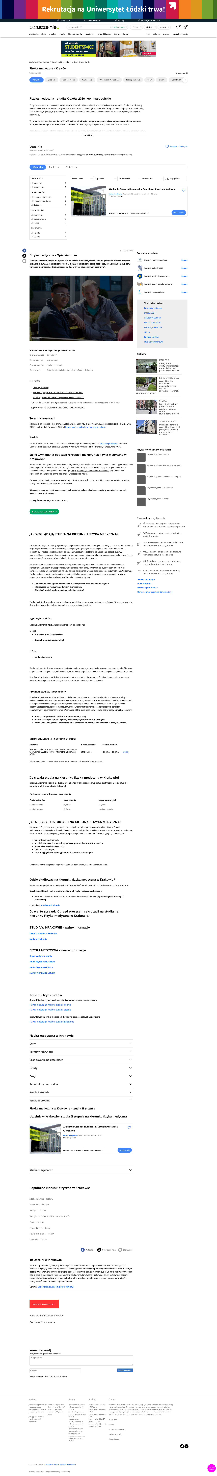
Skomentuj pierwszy (211, 1468)
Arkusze (163, 27)
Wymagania (87, 80)
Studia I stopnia (39, 1092)
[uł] (108, 9)
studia (62, 34)
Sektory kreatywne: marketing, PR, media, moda (56, 1411)
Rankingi (120, 20)
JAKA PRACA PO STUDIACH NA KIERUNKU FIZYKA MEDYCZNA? (59, 408)
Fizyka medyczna (115, 194)
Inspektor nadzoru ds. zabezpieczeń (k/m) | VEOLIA (77, 1407)
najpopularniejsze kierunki (167, 387)
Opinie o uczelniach (93, 20)
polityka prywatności (68, 1464)
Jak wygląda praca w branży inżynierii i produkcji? (36, 1419)
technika (156, 34)
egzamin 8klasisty (180, 34)
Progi (33, 1076)
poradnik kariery (167, 368)
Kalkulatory (149, 27)
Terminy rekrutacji (41, 387)
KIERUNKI (122, 213)
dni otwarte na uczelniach (166, 433)
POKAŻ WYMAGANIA (43, 511)
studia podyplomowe (169, 413)
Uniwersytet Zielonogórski (155, 260)
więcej (125, 752)
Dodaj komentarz (125, 1370)
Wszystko (36, 80)
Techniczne (71, 167)
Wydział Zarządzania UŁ (154, 292)
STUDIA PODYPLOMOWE (138, 213)
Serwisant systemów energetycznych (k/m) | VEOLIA (77, 1414)
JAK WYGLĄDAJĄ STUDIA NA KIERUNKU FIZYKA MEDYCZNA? (58, 392)
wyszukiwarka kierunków (166, 382)
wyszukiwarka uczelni (169, 427)
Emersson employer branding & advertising (54, 1471)
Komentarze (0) (181, 73)
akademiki (90, 34)
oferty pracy (165, 363)
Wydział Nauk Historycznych (156, 276)
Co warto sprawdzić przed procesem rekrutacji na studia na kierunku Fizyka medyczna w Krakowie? (76, 403)
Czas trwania (177, 80)
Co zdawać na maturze (42, 1322)
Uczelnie (51, 80)
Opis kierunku (69, 80)
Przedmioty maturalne (109, 80)
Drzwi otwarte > (144, 583)
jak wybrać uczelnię (168, 429)
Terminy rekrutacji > (146, 579)
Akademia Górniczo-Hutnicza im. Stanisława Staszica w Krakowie (141, 189)
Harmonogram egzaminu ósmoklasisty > (155, 592)
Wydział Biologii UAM (153, 268)
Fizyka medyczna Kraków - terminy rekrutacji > (85, 427)
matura (166, 34)
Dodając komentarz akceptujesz (48, 1376)
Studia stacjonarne (41, 1170)
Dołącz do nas (64, 20)
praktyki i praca (104, 34)
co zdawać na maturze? (147, 393)
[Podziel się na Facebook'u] (24, 251)
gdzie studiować (167, 406)
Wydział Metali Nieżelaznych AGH (158, 284)
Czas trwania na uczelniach (46, 1060)
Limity (161, 80)
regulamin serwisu (60, 1376)
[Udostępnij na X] (24, 256)
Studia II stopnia (40, 1100)
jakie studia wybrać (168, 404)
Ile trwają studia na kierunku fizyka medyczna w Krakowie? (58, 397)
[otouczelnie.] (44, 27)
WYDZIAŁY (112, 213)
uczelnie (52, 34)
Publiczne (54, 167)
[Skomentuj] (24, 261)
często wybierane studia (167, 410)
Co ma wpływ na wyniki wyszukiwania (41, 150)
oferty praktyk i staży (169, 365)
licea (147, 34)
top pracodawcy (121, 34)
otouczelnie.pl (34, 1464)
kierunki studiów (75, 34)
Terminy (136, 27)
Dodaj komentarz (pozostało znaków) (45, 1353)
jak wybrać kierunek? (169, 390)
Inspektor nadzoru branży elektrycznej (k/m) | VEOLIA (76, 1431)
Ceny (149, 80)
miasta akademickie (37, 34)
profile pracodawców (169, 370)
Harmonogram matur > (147, 587)
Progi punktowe (133, 80)
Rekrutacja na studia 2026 (150, 20)
